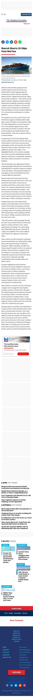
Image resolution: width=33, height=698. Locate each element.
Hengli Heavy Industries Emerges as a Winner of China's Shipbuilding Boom (14, 492)
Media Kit (27, 23)
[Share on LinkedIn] (11, 42)
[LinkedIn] (11, 685)
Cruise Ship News (24, 652)
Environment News (25, 665)
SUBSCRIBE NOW (26, 14)
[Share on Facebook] (3, 42)
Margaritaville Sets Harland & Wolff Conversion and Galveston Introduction (15, 487)
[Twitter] (15, 685)
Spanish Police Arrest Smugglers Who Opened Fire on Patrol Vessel (23, 555)
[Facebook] (7, 685)
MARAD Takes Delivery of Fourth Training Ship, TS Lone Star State (8, 596)
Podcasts (6, 652)
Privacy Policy (16, 639)
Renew (25, 613)
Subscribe (16, 672)
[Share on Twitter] (7, 42)
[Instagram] (24, 685)
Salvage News (23, 657)
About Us (16, 631)
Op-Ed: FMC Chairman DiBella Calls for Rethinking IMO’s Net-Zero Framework (14, 527)
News (4, 647)
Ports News (22, 655)
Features (6, 650)
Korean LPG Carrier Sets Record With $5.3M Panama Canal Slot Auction (8, 557)
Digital (11, 613)
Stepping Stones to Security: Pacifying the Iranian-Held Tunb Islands (16, 514)
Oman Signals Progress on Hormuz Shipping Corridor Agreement (13, 501)
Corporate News (24, 667)
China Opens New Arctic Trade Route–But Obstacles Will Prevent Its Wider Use (15, 523)
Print (6, 613)
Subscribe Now (23, 354)
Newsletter (17, 613)
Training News (23, 660)
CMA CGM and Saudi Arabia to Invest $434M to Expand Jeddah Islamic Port (23, 576)
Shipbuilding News (25, 650)
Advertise (16, 633)
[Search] (5, 14)
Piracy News (23, 647)
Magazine (6, 655)
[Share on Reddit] (15, 42)
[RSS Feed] (20, 685)
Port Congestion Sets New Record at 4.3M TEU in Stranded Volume (16, 496)
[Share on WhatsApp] (20, 42)
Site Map (16, 641)
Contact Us (16, 637)
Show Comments (16, 620)
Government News (25, 662)
